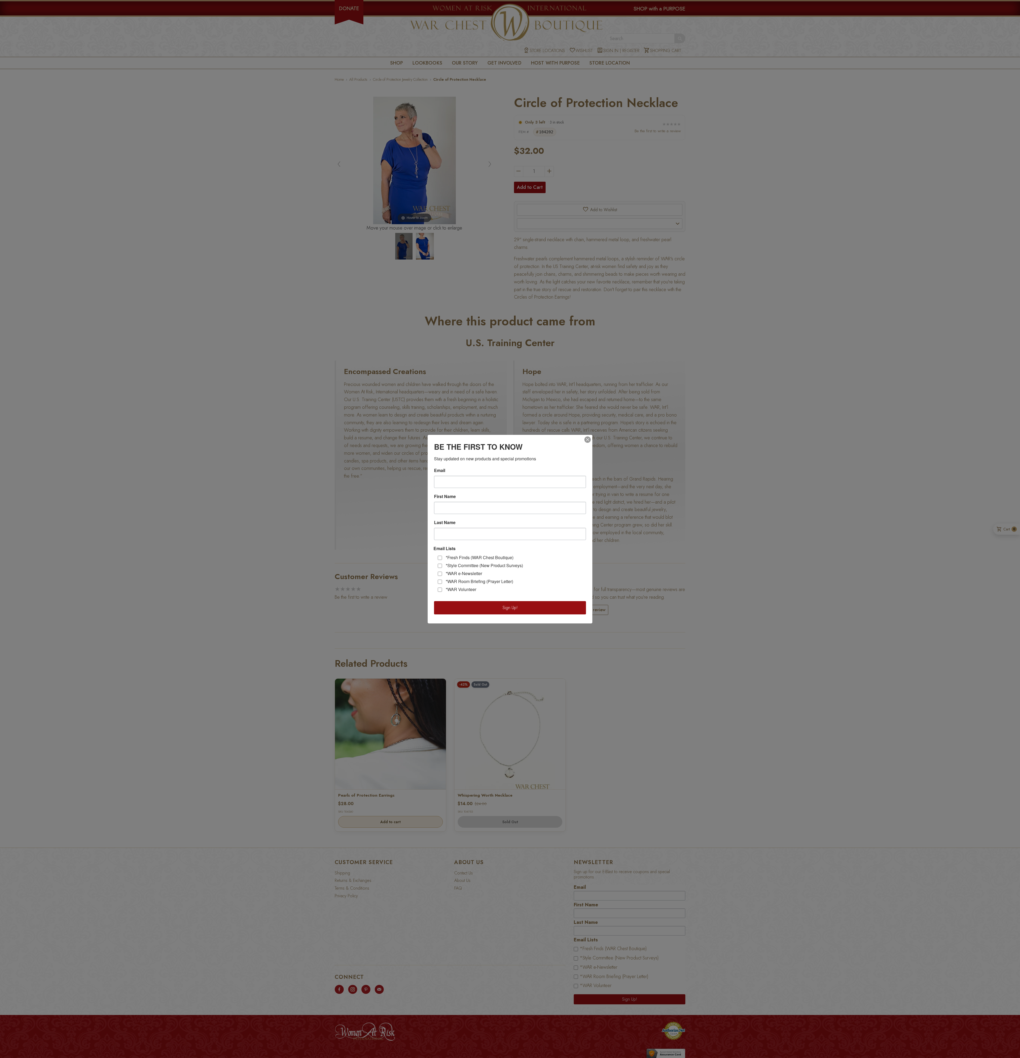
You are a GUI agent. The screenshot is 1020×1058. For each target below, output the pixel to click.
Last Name (445, 522)
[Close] (587, 439)
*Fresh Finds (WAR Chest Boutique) (479, 557)
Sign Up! (510, 608)
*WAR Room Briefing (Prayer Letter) (479, 581)
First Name (445, 496)
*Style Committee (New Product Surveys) (484, 565)
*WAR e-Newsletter (464, 573)
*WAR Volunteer (461, 589)
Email (439, 470)
